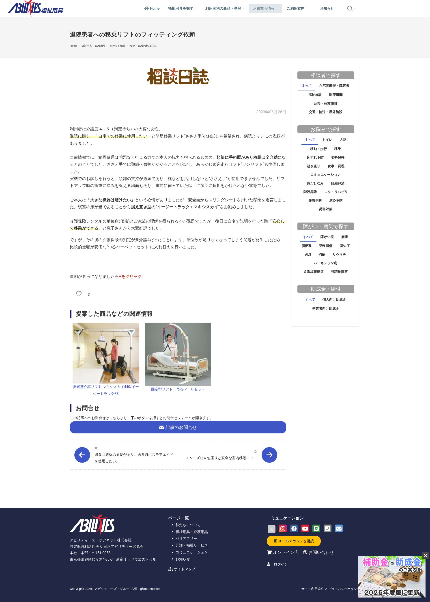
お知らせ (327, 8)
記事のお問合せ (181, 427)
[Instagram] (283, 528)
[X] (271, 529)
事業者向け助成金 (325, 308)
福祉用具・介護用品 (93, 45)
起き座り (313, 166)
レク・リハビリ (336, 192)
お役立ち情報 (264, 8)
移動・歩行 (318, 149)
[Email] (339, 528)
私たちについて (188, 525)
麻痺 (344, 237)
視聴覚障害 (339, 272)
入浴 (343, 140)
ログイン (281, 564)
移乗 (337, 149)
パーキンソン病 (325, 263)
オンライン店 (286, 552)
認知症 (345, 246)
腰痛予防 (315, 201)
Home (155, 8)
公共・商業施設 (325, 103)
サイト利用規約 (312, 589)
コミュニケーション (325, 175)
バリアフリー (186, 538)
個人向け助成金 (334, 300)
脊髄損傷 (325, 246)
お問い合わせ (320, 552)
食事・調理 (336, 166)
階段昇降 (310, 192)
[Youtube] (305, 528)
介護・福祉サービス (192, 545)
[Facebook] (294, 528)
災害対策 (325, 209)
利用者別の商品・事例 (223, 8)
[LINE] (316, 528)
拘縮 (321, 255)
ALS (308, 255)
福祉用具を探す (180, 8)
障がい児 (327, 237)
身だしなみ (315, 183)
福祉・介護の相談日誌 (143, 45)
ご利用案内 (296, 8)
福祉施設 (315, 95)
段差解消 (337, 183)
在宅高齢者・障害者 (334, 86)
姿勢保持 (337, 157)
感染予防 (336, 201)
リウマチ (339, 255)
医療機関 (336, 95)
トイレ (327, 140)
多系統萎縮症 (313, 272)
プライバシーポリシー (344, 589)
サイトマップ (184, 569)
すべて (307, 86)
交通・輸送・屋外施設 (325, 112)
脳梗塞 (306, 246)
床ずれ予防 (315, 157)
